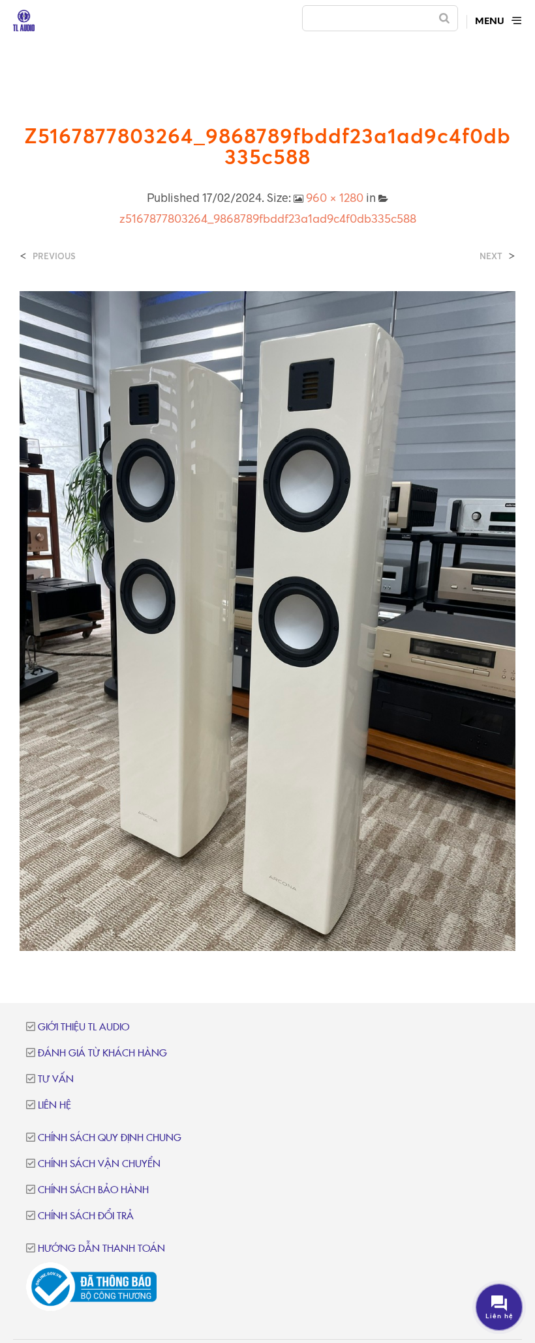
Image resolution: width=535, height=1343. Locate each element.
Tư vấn (56, 1079)
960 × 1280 (334, 197)
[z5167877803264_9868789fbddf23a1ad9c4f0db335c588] (267, 620)
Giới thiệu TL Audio (83, 1027)
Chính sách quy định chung (109, 1138)
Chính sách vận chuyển (99, 1164)
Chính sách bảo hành (93, 1190)
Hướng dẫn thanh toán (101, 1248)
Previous (54, 256)
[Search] (444, 18)
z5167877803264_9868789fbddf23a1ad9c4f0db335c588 (267, 218)
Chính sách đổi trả (86, 1216)
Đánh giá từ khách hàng (102, 1053)
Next (491, 256)
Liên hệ (54, 1105)
